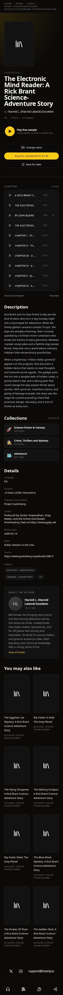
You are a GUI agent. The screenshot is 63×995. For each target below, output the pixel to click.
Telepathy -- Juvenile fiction (20, 576)
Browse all (54, 418)
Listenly (8, 3)
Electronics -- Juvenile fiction (20, 570)
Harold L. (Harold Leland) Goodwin (21, 6)
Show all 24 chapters (14, 295)
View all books (17, 652)
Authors (31, 3)
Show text (54, 295)
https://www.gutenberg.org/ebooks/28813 (28, 556)
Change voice (34, 147)
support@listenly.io (41, 971)
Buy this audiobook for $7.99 (31, 156)
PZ (40, 576)
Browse (19, 3)
